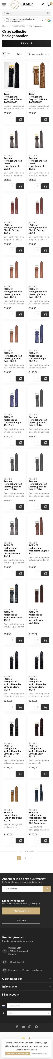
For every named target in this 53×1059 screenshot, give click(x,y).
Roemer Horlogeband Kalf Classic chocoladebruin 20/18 (13, 163)
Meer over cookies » (40, 1053)
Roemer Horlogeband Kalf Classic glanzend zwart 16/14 (38, 485)
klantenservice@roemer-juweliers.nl (25, 970)
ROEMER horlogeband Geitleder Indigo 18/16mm (12, 421)
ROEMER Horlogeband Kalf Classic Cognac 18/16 (13, 228)
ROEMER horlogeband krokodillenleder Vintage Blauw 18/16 (37, 684)
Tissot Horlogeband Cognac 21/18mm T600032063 (38, 98)
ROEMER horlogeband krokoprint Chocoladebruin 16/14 (12, 550)
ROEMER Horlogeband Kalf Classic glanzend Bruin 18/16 (13, 293)
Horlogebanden (36, 26)
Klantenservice (21, 911)
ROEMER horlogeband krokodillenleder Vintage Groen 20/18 (12, 751)
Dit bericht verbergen (18, 1053)
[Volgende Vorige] (32, 858)
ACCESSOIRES (18, 26)
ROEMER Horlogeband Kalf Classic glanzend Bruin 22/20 (13, 357)
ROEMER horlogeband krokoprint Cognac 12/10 (39, 549)
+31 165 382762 (16, 961)
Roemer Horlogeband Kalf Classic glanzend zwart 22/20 (38, 421)
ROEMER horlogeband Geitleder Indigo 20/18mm (37, 357)
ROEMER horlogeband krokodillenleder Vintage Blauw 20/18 (12, 684)
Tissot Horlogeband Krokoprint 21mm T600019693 (13, 98)
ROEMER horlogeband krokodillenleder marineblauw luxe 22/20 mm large (38, 817)
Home (5, 26)
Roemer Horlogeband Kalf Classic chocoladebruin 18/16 (38, 163)
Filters (24, 43)
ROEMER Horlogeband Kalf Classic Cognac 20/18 (38, 228)
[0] (49, 5)
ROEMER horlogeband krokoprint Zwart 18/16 (13, 616)
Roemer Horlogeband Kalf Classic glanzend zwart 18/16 (13, 485)
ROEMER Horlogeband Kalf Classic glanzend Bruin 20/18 (38, 293)
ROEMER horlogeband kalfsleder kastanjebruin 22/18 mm (36, 617)
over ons (21, 920)
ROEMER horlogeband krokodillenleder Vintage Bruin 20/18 (37, 751)
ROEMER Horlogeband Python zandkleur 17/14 (13, 816)
